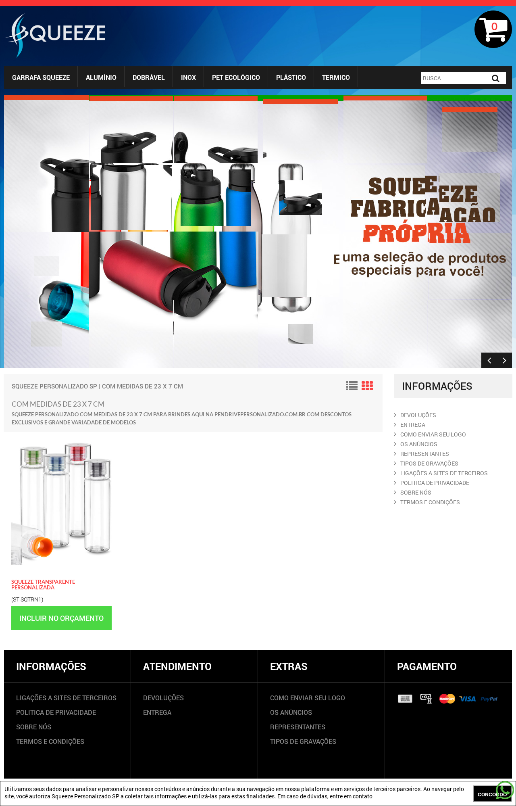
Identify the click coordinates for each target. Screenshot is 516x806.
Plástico (291, 77)
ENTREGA (412, 424)
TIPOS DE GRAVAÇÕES (303, 741)
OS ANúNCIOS (418, 444)
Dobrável (149, 77)
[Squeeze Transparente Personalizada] (62, 439)
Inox (188, 77)
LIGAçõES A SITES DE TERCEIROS (444, 473)
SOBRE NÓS (33, 726)
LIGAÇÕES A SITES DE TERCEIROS (66, 697)
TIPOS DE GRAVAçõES (429, 463)
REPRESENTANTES (424, 453)
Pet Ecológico (236, 77)
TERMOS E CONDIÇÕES (50, 741)
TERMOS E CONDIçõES (430, 502)
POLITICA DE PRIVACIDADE (434, 483)
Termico (336, 77)
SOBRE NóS (415, 492)
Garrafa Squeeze (41, 77)
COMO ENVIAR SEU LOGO (433, 434)
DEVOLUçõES (418, 415)
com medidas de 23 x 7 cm (142, 386)
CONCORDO (492, 794)
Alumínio (101, 77)
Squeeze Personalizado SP (54, 386)
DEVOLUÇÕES (163, 697)
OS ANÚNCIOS (291, 712)
